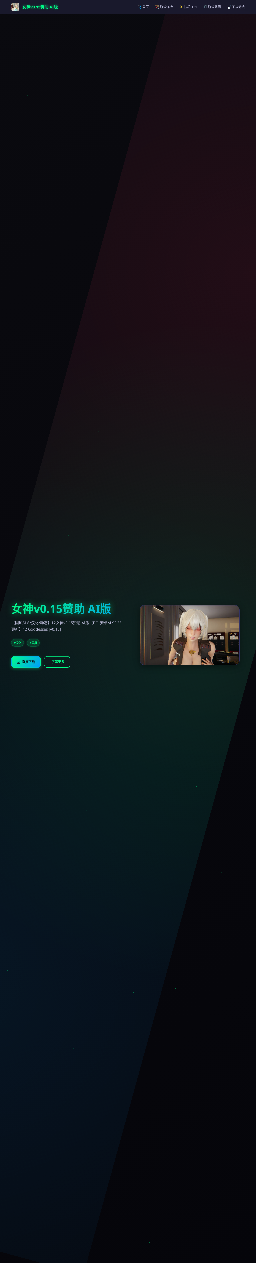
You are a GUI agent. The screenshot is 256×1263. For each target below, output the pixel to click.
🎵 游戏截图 (212, 7)
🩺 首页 (143, 7)
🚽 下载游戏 (236, 7)
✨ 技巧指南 (188, 7)
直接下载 (28, 662)
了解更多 (58, 662)
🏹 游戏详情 (164, 7)
